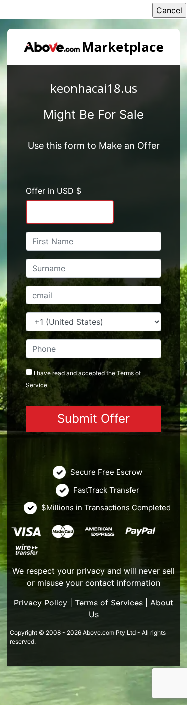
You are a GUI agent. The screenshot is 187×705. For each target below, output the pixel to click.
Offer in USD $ (53, 191)
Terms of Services (109, 602)
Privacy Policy (40, 602)
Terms (125, 373)
